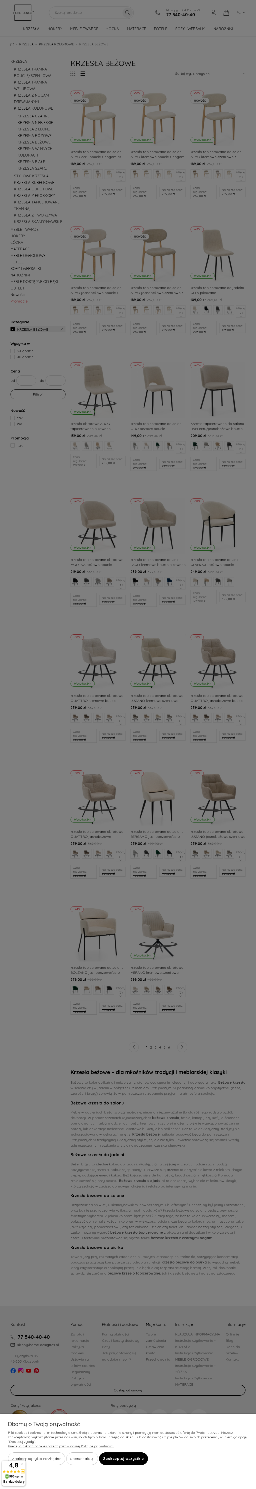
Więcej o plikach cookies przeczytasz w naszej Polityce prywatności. (61, 1446)
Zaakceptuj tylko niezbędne (36, 1458)
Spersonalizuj (82, 1458)
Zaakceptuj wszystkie (123, 1458)
